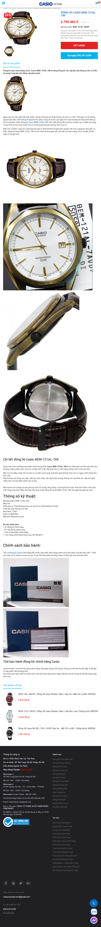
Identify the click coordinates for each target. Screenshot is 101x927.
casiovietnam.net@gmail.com (16, 897)
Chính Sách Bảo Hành (61, 834)
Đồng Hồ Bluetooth (60, 803)
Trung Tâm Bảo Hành (61, 830)
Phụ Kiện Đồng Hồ (59, 807)
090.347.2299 (9, 909)
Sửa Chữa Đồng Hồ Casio (62, 859)
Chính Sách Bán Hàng (61, 845)
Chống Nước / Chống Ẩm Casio (65, 863)
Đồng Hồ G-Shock (59, 767)
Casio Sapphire (58, 792)
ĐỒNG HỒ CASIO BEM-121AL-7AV (78, 14)
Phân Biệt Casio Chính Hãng (64, 841)
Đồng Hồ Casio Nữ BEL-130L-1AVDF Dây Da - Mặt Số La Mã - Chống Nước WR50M (56, 728)
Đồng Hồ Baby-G (59, 774)
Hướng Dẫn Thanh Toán (62, 826)
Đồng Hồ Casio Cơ (59, 770)
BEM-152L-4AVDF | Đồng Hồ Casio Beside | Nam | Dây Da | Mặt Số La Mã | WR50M (56, 694)
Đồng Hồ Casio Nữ (59, 785)
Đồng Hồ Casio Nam (60, 781)
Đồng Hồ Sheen (58, 778)
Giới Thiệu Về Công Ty (61, 823)
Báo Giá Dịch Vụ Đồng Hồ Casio (65, 870)
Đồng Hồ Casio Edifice (61, 763)
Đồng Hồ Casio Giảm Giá (62, 759)
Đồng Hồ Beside (59, 800)
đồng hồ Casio (15, 553)
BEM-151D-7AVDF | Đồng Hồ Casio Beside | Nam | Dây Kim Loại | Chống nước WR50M (58, 711)
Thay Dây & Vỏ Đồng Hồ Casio (64, 856)
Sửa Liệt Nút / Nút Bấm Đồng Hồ (65, 867)
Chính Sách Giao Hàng (61, 837)
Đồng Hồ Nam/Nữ (59, 789)
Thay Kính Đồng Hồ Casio (62, 852)
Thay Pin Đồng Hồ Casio (62, 848)
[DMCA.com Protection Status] (30, 825)
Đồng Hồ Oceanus (60, 796)
